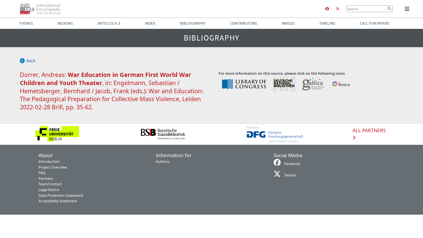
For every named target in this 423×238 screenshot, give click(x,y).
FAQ (42, 172)
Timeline (327, 23)
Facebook (292, 163)
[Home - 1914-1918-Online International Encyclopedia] (42, 8)
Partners (46, 178)
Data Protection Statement (61, 195)
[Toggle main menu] (408, 8)
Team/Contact (50, 184)
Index (150, 23)
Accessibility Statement (58, 201)
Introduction (49, 161)
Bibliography (192, 23)
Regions (65, 23)
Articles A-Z (109, 23)
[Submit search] (389, 8)
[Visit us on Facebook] (327, 8)
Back (30, 60)
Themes (26, 23)
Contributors (243, 23)
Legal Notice (49, 189)
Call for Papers (375, 23)
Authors (162, 161)
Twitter (290, 175)
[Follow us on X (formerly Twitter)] (338, 8)
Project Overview (53, 167)
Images (288, 23)
